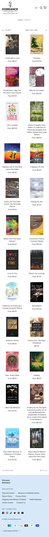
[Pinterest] (19, 513)
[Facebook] (3, 513)
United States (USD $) (10, 531)
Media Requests (35, 499)
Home (20, 20)
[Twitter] (15, 513)
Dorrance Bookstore (14, 519)
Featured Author (8, 493)
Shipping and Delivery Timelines (14, 499)
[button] (41, 8)
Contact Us (21, 503)
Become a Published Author (28, 493)
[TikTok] (11, 513)
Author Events (7, 503)
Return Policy (7, 496)
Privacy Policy (21, 496)
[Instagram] (7, 513)
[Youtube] (22, 513)
